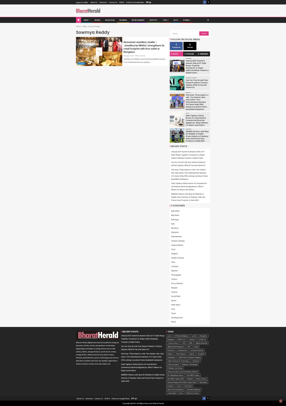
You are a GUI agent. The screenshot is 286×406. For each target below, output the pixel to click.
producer (170, 386)
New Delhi (203, 382)
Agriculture (175, 211)
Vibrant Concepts (192, 393)
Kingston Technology (189, 364)
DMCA (121, 2)
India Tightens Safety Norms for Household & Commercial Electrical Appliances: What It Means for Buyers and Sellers (197, 120)
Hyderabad (171, 357)
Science (174, 292)
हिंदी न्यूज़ (148, 2)
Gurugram (201, 354)
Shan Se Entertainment (175, 389)
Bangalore (203, 336)
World (97, 20)
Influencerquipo (173, 364)
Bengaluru (171, 339)
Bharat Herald (141, 56)
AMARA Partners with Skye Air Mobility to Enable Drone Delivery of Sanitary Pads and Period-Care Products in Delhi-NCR (197, 136)
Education (110, 20)
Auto (175, 20)
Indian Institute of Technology (178, 361)
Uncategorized (177, 318)
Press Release (177, 283)
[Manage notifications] (281, 401)
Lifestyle (153, 20)
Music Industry (201, 379)
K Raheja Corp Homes (175, 368)
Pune (179, 386)
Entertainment (138, 20)
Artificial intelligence (182, 336)
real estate (188, 386)
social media (171, 393)
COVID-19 (202, 339)
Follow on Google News (135, 2)
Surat (181, 393)
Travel (173, 313)
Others (186, 20)
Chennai (192, 339)
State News (175, 305)
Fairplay (170, 354)
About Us (93, 2)
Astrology (175, 220)
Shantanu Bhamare (193, 389)
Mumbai (190, 379)
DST (189, 346)
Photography (176, 275)
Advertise (103, 2)
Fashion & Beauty (178, 241)
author (194, 336)
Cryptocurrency (173, 343)
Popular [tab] (190, 54)
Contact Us (113, 2)
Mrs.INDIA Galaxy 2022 (175, 379)
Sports (188, 92)
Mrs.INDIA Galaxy (193, 375)
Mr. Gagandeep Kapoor (175, 375)
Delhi (190, 343)
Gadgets (174, 254)
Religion (174, 288)
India (86, 20)
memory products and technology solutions (182, 372)
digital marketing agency (175, 346)
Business (123, 20)
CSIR (183, 343)
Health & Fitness (191, 77)
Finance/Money (177, 245)
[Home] (78, 20)
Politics (174, 279)
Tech (165, 20)
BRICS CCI (182, 339)
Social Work (175, 296)
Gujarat (191, 354)
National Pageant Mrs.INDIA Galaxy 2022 (181, 382)
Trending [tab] (204, 54)
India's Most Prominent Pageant (189, 357)
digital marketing (201, 343)
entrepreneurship (197, 350)
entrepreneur (182, 350)
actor (169, 336)
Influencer (196, 361)
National (174, 271)
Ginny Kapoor (181, 354)
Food (173, 249)
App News (175, 215)
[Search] (208, 20)
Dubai (196, 346)
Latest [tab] (175, 54)
